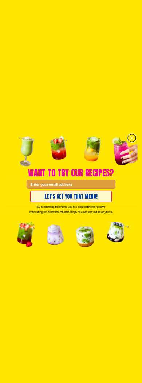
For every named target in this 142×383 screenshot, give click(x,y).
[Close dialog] (132, 138)
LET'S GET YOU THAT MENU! (70, 196)
